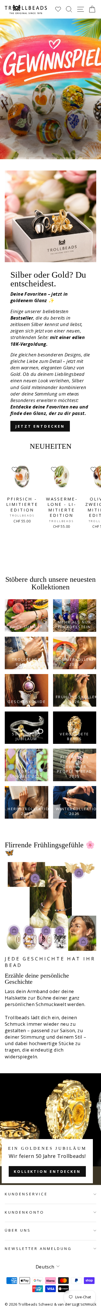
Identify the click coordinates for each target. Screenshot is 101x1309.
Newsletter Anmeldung (38, 1248)
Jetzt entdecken (40, 426)
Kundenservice (26, 1193)
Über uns (18, 1230)
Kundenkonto (24, 1212)
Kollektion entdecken (47, 1171)
